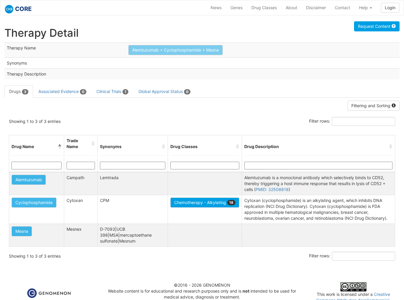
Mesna (21, 231)
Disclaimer (316, 7)
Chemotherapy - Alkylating (203, 202)
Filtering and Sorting (371, 105)
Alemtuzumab (28, 179)
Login (390, 7)
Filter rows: (319, 120)
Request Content (375, 26)
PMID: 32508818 (272, 189)
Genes (236, 7)
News (216, 7)
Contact (342, 7)
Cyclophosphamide (34, 202)
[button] (60, 147)
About (291, 7)
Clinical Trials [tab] (111, 91)
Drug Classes (264, 7)
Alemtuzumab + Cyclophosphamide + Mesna (175, 49)
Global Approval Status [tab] (163, 91)
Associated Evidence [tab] (61, 91)
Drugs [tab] (17, 91)
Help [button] (364, 7)
